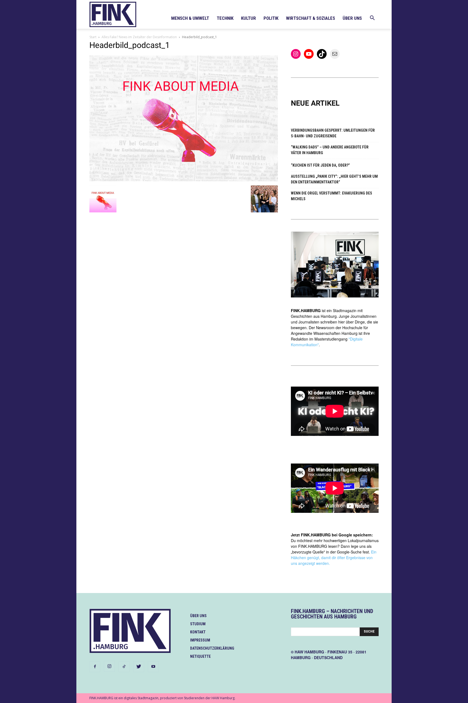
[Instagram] (109, 666)
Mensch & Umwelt (190, 18)
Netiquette (200, 656)
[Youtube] (153, 666)
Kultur (248, 18)
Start (92, 37)
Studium (198, 624)
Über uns (352, 18)
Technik (225, 18)
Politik (271, 18)
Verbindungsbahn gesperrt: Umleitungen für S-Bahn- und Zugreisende (333, 133)
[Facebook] (94, 666)
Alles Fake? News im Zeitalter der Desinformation (139, 37)
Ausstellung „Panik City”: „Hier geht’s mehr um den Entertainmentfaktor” (334, 179)
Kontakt (198, 632)
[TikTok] (124, 666)
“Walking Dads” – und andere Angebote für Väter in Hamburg (330, 150)
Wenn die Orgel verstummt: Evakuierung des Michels (331, 196)
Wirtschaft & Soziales (310, 18)
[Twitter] (138, 666)
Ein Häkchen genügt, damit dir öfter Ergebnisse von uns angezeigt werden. (333, 557)
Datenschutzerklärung (212, 648)
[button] (372, 18)
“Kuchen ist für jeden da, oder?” (320, 165)
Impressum (200, 640)
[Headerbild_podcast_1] (183, 179)
